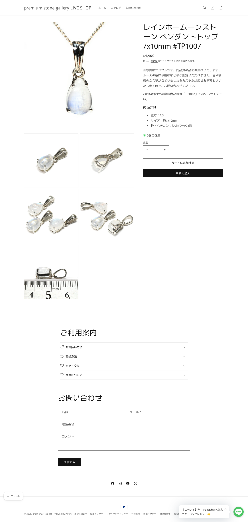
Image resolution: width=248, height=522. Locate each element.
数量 (145, 142)
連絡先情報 (165, 513)
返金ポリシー (96, 513)
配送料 (154, 60)
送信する (69, 462)
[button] (205, 8)
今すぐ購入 (183, 173)
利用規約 (135, 513)
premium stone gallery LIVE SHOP (50, 513)
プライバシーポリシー (117, 513)
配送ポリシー (149, 513)
